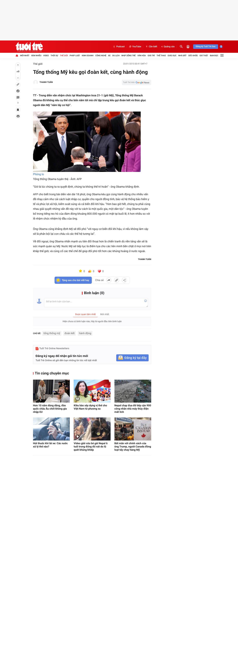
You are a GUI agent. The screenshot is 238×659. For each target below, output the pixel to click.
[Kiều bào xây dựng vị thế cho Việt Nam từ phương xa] (92, 391)
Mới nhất (24, 55)
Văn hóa (141, 55)
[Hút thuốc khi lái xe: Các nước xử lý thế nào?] (51, 428)
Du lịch (116, 55)
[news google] (136, 82)
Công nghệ (100, 55)
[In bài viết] (18, 116)
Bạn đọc (214, 55)
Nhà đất (182, 55)
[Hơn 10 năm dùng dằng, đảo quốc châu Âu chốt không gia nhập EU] (51, 391)
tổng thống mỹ (52, 333)
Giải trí (151, 55)
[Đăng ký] (132, 357)
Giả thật (203, 55)
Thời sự (54, 55)
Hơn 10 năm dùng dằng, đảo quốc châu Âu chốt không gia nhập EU (50, 408)
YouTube (136, 46)
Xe (109, 55)
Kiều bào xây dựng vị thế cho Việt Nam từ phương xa (90, 407)
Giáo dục (172, 55)
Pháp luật (75, 55)
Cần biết (153, 46)
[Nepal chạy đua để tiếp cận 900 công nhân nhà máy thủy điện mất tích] (132, 391)
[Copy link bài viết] (116, 280)
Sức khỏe (193, 55)
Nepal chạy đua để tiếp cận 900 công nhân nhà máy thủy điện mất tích (132, 408)
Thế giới (64, 55)
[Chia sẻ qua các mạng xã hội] (124, 280)
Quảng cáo (169, 46)
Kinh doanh (87, 55)
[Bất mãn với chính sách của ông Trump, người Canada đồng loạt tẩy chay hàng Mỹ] (132, 428)
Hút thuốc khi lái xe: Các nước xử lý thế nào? (50, 445)
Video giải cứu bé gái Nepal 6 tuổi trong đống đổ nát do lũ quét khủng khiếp (91, 446)
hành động (85, 333)
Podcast (120, 46)
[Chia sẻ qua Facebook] (108, 280)
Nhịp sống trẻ (128, 55)
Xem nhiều (36, 55)
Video (46, 55)
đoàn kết (70, 333)
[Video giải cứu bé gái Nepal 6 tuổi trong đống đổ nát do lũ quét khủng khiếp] (92, 428)
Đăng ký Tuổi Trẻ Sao (205, 46)
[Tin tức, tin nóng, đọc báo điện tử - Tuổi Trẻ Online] (29, 46)
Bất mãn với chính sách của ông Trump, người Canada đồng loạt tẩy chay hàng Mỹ (132, 446)
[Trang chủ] (16, 55)
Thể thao (161, 55)
